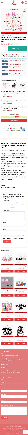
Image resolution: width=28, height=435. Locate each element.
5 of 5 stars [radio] (7, 207)
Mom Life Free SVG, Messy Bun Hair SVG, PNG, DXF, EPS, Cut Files (15, 100)
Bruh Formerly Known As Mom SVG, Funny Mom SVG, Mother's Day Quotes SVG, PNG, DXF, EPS (7, 290)
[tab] (14, 140)
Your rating (6, 200)
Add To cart (17, 48)
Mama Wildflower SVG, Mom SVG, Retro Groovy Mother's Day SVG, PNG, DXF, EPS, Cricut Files (7, 266)
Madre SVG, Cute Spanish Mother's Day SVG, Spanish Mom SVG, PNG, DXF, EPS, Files (14, 93)
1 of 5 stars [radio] (5, 202)
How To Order (17, 430)
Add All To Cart (14, 120)
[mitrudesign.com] (14, 2)
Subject (3, 400)
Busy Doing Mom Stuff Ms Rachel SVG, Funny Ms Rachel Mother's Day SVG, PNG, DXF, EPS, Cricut (21, 290)
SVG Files (9, 428)
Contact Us (4, 385)
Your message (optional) (7, 405)
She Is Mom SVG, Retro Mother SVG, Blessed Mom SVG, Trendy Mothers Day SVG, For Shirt (7, 314)
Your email (3, 394)
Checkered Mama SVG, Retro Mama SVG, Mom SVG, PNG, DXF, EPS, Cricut (15, 107)
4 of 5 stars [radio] (17, 204)
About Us (3, 382)
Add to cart (7, 271)
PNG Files (14, 428)
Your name (4, 388)
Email (5, 229)
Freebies (10, 430)
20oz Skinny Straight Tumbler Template (14, 429)
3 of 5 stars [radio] (7, 204)
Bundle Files (21, 428)
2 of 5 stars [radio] (13, 202)
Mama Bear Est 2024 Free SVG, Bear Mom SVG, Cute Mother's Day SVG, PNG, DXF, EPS (21, 314)
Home (2, 35)
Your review (6, 210)
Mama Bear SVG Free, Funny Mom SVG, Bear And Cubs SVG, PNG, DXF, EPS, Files (7, 338)
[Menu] (2, 2)
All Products (8, 35)
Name (5, 222)
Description (4, 140)
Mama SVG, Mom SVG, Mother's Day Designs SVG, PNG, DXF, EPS (21, 266)
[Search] (22, 2)
